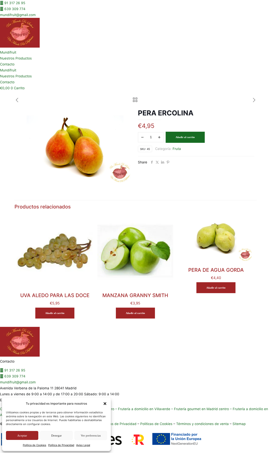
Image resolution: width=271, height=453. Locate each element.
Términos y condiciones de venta (202, 424)
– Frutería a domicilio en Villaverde (142, 409)
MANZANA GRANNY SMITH (135, 295)
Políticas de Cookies (156, 424)
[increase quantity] (159, 137)
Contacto (7, 64)
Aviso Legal (83, 445)
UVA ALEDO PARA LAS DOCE (54, 295)
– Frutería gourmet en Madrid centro (199, 409)
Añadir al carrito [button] (54, 313)
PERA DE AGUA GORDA (216, 270)
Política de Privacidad (61, 445)
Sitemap (239, 424)
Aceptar (22, 435)
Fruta (177, 149)
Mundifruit (8, 52)
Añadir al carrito (185, 137)
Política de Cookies (34, 445)
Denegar (56, 435)
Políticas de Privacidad (118, 424)
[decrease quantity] (142, 137)
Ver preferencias (91, 435)
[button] (105, 404)
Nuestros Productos (16, 58)
